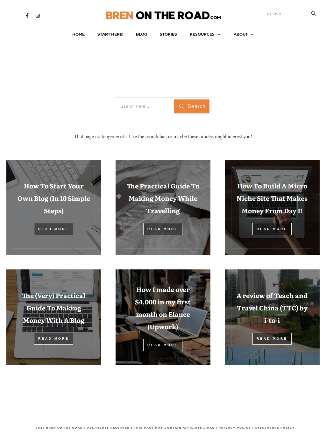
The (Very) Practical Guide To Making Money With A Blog (53, 307)
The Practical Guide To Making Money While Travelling (163, 198)
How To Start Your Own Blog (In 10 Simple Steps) (54, 198)
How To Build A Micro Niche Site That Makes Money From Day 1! (272, 198)
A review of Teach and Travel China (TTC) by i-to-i (272, 307)
